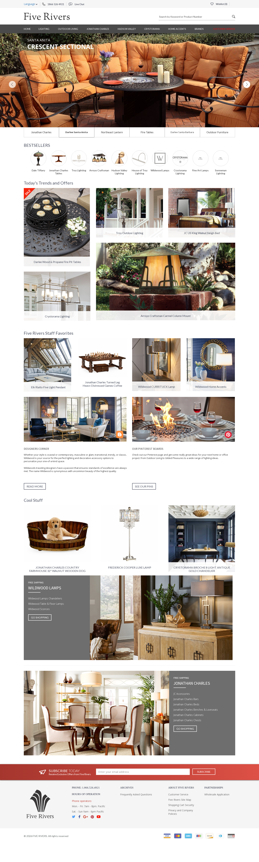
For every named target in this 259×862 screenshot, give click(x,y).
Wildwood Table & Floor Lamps (46, 603)
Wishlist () (221, 4)
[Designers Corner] (75, 419)
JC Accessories (182, 693)
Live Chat (79, 4)
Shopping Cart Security (181, 805)
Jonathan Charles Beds (186, 704)
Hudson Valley (127, 28)
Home (27, 28)
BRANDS (199, 28)
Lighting (44, 28)
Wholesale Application (216, 794)
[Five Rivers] (47, 16)
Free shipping (36, 582)
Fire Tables (147, 132)
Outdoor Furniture (217, 132)
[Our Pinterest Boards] (183, 419)
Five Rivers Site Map (179, 799)
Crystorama (152, 28)
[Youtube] (99, 816)
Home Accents (177, 28)
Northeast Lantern (112, 132)
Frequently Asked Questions (136, 794)
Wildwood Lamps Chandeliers (45, 598)
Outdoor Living (68, 28)
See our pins (144, 486)
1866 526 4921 (55, 4)
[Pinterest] (92, 816)
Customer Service (224, 28)
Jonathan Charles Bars (186, 699)
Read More (35, 486)
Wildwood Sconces (39, 609)
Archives (126, 787)
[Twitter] (74, 816)
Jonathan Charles (98, 28)
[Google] (85, 816)
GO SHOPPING (40, 617)
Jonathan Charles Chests (187, 720)
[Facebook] (79, 816)
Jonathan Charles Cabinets (189, 715)
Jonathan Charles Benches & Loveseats (196, 709)
